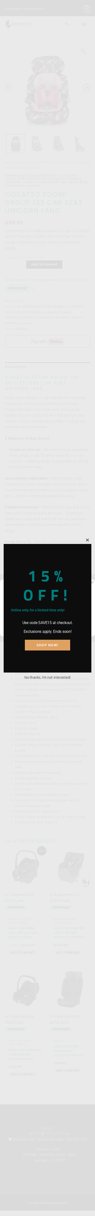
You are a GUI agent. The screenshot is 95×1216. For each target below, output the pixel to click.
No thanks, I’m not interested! (47, 677)
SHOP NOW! (47, 645)
